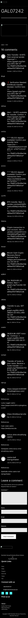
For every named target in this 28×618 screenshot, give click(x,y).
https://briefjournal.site (16, 414)
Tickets (3, 576)
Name (3, 508)
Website (3, 526)
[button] (26, 3)
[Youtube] (11, 593)
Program (3, 571)
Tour (2, 578)
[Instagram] (7, 593)
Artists (2, 568)
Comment (4, 490)
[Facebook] (2, 593)
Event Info (3, 573)
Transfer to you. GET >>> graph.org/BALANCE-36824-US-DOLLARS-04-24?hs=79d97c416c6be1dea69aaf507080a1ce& (16, 312)
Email (2, 517)
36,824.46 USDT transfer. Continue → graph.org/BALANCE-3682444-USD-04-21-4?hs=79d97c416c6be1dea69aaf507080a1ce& (16, 340)
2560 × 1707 (4, 45)
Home (2, 566)
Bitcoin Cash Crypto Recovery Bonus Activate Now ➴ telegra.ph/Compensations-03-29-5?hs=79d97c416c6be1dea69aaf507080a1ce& (16, 259)
